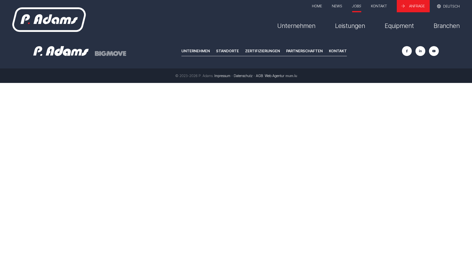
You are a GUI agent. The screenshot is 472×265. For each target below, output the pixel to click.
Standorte (227, 51)
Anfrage (417, 6)
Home (317, 6)
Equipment (399, 25)
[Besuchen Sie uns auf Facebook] (407, 51)
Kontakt (379, 6)
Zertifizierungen (262, 51)
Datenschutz (243, 76)
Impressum (222, 76)
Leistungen (350, 25)
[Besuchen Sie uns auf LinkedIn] (420, 51)
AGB (259, 76)
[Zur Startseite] (49, 19)
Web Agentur (274, 76)
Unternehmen (296, 25)
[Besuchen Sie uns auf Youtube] (434, 51)
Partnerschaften (304, 51)
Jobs (356, 6)
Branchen (447, 25)
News (337, 6)
